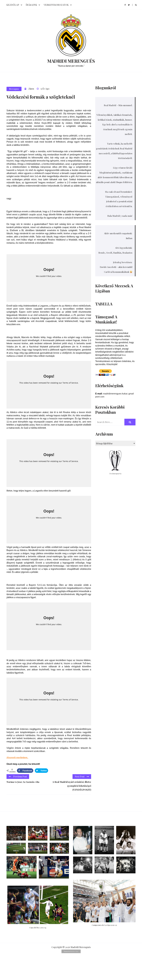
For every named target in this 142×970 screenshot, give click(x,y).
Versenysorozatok (56, 4)
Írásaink (31, 4)
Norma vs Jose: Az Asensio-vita (23, 781)
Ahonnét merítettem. (17, 757)
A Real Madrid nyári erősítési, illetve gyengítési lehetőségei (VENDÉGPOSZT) (71, 785)
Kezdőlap (13, 4)
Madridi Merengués (71, 61)
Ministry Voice (74, 951)
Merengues (14, 89)
